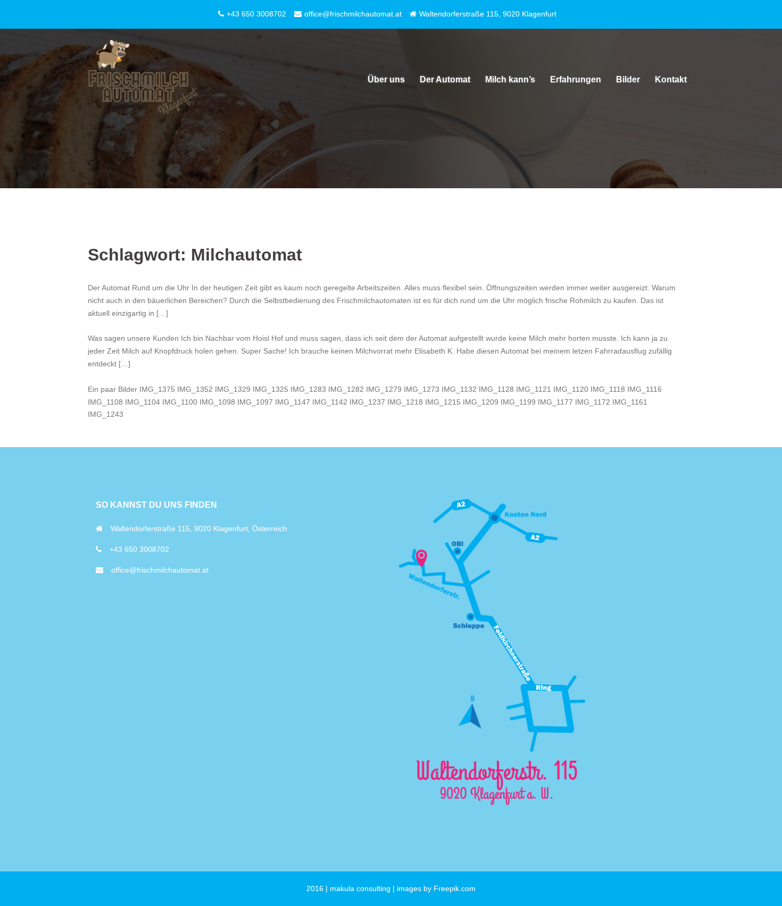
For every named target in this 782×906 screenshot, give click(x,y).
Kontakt (671, 79)
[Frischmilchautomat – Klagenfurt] (145, 79)
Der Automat (445, 79)
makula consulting (360, 888)
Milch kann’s (510, 79)
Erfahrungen (575, 79)
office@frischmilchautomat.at (160, 570)
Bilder (628, 79)
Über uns (386, 79)
